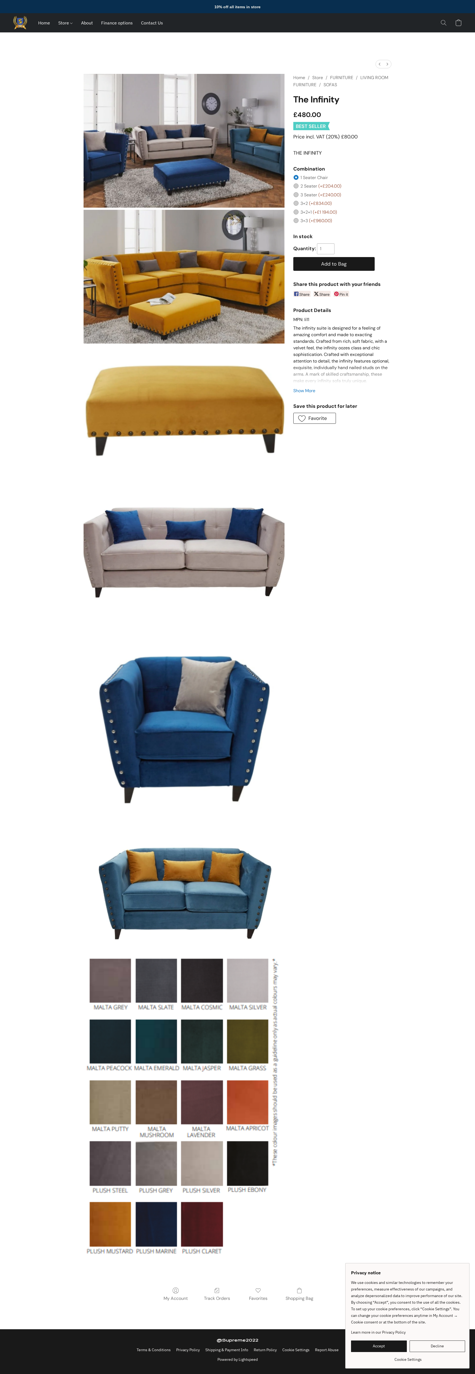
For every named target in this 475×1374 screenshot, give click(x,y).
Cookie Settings (296, 1349)
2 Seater (320, 186)
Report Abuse (327, 1349)
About (87, 23)
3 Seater (320, 195)
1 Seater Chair (314, 177)
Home (44, 23)
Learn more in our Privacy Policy (378, 1332)
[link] (408, 1357)
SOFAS (330, 85)
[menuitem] (379, 64)
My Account (176, 1298)
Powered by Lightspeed (237, 1359)
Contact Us (152, 23)
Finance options (117, 23)
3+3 (316, 221)
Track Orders (217, 1298)
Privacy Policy (188, 1349)
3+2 (316, 203)
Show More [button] (304, 391)
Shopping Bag (299, 1298)
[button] (20, 23)
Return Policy (265, 1349)
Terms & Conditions (154, 1349)
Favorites (258, 1298)
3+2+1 (318, 212)
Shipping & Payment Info (226, 1349)
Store (64, 23)
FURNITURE (341, 77)
